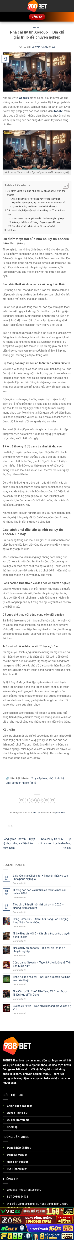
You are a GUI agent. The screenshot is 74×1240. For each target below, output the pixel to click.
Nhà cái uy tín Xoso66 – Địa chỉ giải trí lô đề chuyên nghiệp (39, 949)
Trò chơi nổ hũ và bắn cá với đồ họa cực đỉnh (34, 226)
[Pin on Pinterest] (46, 800)
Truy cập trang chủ (42, 778)
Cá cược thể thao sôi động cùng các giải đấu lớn (36, 222)
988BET (7, 1060)
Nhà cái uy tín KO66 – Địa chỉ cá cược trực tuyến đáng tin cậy (55, 843)
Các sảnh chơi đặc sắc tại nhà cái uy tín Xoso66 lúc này (36, 212)
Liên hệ (59, 778)
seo (54, 47)
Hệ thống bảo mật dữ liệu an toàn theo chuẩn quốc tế (38, 202)
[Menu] (5, 6)
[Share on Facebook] (27, 800)
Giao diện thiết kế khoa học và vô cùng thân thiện (36, 198)
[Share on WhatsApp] (21, 800)
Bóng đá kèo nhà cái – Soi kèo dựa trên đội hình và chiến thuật (41, 978)
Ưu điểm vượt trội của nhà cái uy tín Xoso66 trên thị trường (36, 192)
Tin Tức (37, 28)
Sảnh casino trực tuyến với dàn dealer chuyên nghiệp (38, 218)
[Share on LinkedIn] (52, 800)
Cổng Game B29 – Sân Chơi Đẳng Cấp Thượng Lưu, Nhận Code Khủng (40, 920)
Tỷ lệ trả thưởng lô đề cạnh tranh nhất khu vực (34, 206)
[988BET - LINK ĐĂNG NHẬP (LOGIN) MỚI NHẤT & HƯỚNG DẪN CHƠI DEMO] (37, 6)
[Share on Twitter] (34, 800)
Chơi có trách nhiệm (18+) (21, 782)
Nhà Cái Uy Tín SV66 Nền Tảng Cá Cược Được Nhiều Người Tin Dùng (40, 993)
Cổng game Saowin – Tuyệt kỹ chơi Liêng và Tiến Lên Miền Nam (19, 843)
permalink (60, 812)
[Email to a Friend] (40, 800)
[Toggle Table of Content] (64, 186)
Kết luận (12, 230)
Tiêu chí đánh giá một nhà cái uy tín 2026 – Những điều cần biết (38, 906)
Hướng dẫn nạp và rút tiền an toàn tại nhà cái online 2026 (39, 891)
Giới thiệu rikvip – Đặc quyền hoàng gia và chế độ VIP (42, 1007)
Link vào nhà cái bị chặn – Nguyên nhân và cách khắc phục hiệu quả (41, 877)
